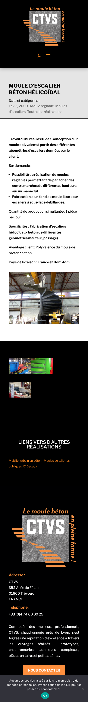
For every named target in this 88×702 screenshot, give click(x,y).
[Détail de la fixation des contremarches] (42, 373)
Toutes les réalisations (44, 112)
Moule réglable (42, 106)
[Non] (83, 688)
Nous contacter (44, 670)
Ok (45, 695)
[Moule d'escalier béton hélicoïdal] (20, 373)
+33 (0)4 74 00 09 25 (26, 614)
